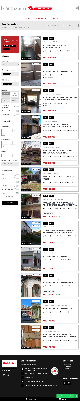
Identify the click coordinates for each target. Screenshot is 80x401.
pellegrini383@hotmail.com (34, 382)
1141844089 (29, 378)
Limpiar (15, 40)
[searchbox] (12, 74)
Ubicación (5, 80)
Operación (5, 61)
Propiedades (40, 18)
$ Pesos (6, 93)
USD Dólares (14, 94)
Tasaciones (26, 18)
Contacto (54, 18)
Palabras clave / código (9, 161)
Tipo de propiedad (8, 70)
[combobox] (10, 74)
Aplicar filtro (10, 203)
